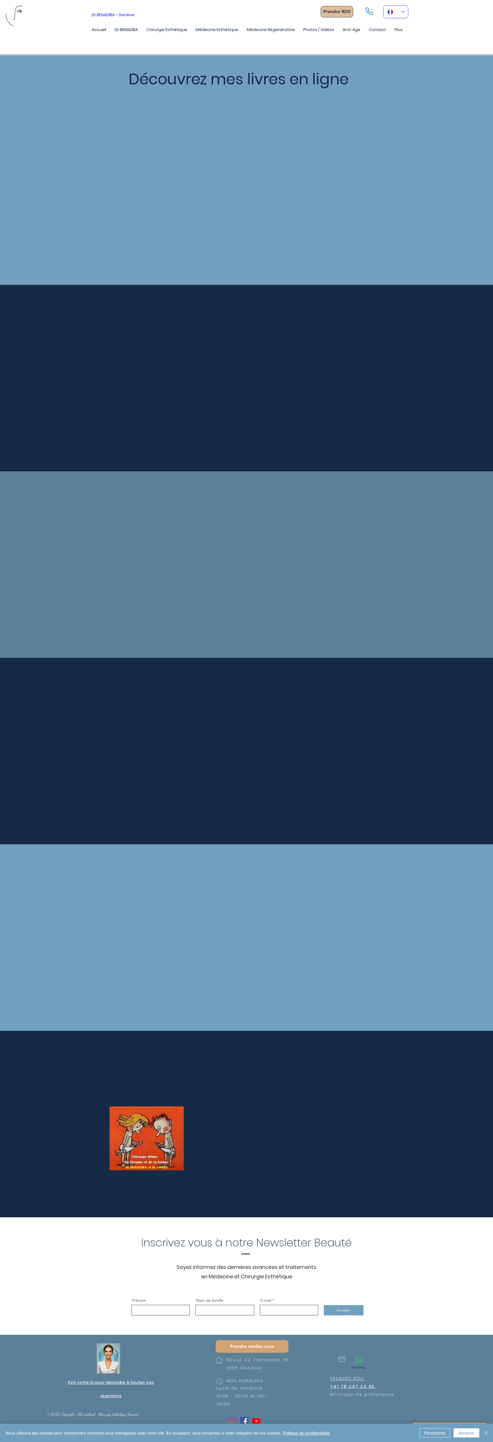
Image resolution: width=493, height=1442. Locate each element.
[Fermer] (486, 1432)
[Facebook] (244, 1421)
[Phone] (369, 11)
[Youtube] (256, 1421)
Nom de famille (209, 1300)
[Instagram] (232, 1421)
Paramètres (434, 1433)
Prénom (139, 1300)
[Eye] (108, 1358)
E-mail (265, 1300)
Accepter (466, 1433)
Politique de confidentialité (306, 1433)
